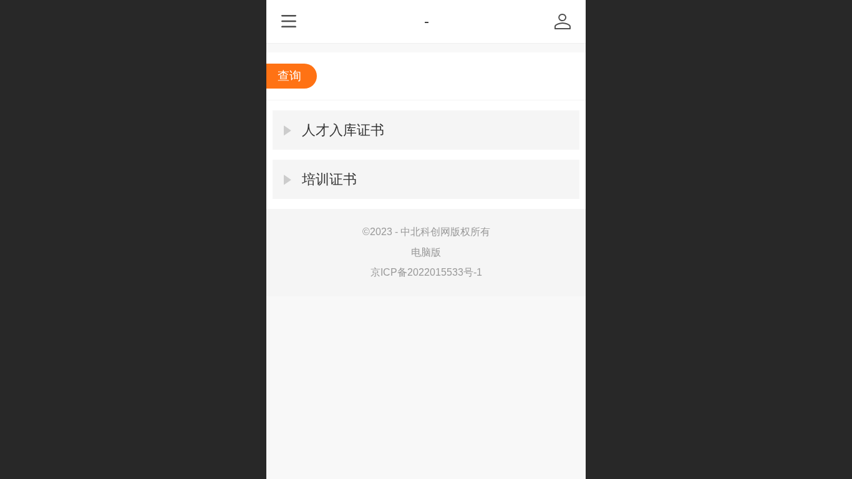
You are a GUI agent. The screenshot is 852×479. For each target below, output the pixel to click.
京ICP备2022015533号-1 (426, 272)
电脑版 (426, 252)
